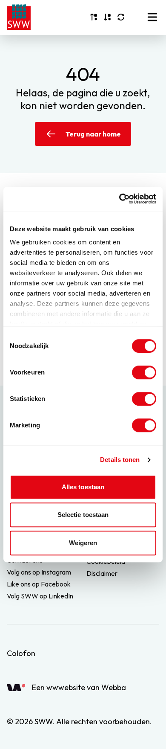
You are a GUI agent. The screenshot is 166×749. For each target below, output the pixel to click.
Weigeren (83, 542)
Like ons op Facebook (39, 584)
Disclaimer (101, 573)
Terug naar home (93, 134)
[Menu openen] (152, 17)
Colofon (21, 653)
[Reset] (120, 17)
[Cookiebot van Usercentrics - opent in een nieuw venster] (119, 198)
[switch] (144, 372)
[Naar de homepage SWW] (19, 17)
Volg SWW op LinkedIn (40, 596)
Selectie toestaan (83, 514)
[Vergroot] (93, 17)
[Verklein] (107, 17)
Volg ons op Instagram (39, 572)
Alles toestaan (83, 487)
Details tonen (120, 459)
